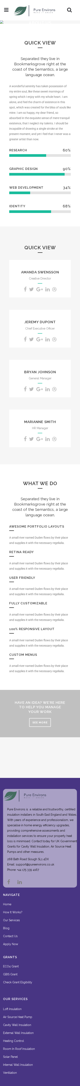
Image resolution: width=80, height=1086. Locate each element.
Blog (6, 928)
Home (7, 904)
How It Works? (12, 912)
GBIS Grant (10, 974)
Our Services (11, 920)
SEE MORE (40, 722)
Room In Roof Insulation (19, 1048)
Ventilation (10, 1072)
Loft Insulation (12, 1009)
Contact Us (10, 936)
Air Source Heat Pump (17, 1017)
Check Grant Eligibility (17, 982)
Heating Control (13, 1041)
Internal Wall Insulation (18, 1064)
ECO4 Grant (11, 966)
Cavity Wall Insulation (17, 1025)
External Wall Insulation (18, 1033)
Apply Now (10, 944)
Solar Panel (10, 1056)
